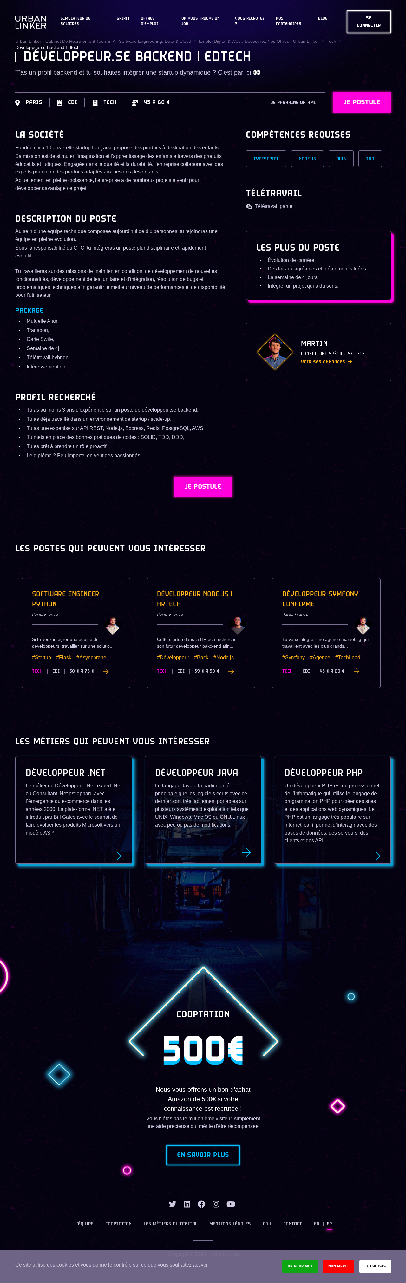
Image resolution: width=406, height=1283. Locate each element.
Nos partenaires (288, 21)
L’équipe (84, 1224)
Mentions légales (230, 1224)
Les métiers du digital (170, 1224)
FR (329, 1224)
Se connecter (369, 22)
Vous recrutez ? (250, 21)
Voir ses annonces (323, 362)
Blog (323, 18)
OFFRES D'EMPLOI (149, 21)
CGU (267, 1224)
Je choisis (375, 1266)
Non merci (338, 1266)
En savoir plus (203, 1155)
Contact (292, 1224)
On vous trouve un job (200, 21)
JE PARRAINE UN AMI (293, 103)
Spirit (123, 18)
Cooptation (118, 1224)
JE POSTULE (362, 102)
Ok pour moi (300, 1266)
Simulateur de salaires (75, 21)
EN (316, 1224)
